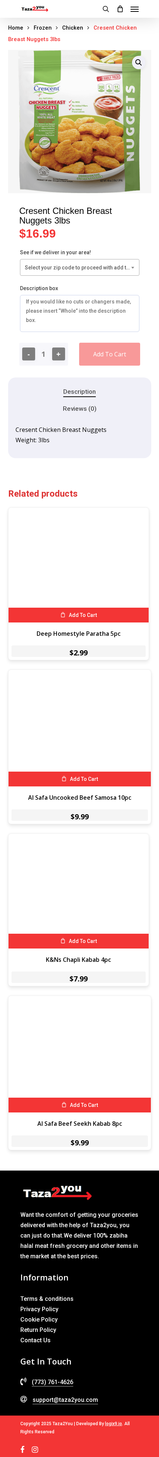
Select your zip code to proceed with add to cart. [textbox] (81, 268)
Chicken (72, 27)
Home (15, 27)
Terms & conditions (47, 1298)
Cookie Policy (39, 1319)
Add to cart (109, 354)
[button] (138, 62)
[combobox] (79, 267)
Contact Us (35, 1340)
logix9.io (113, 1423)
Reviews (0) (80, 408)
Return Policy (38, 1329)
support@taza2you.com (65, 1399)
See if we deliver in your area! (55, 252)
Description (79, 391)
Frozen (43, 27)
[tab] (79, 392)
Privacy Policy (39, 1309)
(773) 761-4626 (52, 1382)
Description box (39, 288)
